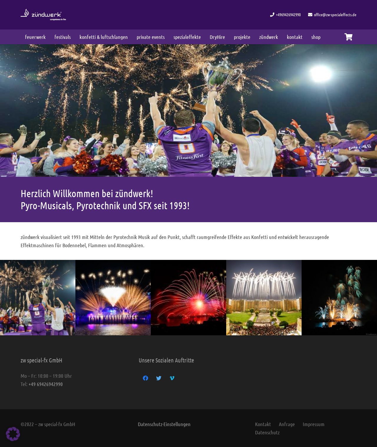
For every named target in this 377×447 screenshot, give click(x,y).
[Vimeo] (171, 378)
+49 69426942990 (46, 384)
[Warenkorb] (348, 36)
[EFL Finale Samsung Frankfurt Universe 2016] (37, 297)
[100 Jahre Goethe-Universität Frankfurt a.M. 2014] (264, 297)
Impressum (314, 424)
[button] (13, 434)
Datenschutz (267, 432)
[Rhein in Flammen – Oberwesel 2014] (339, 297)
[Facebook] (145, 378)
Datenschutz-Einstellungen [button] (164, 424)
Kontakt (263, 424)
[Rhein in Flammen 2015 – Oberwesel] (188, 297)
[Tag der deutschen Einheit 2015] (113, 297)
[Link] (43, 15)
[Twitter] (158, 378)
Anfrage (287, 424)
